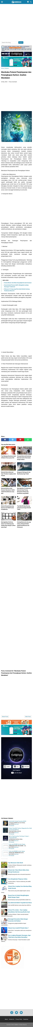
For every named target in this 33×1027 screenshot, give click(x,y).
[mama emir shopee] (16, 724)
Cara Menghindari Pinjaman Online (17, 879)
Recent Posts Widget (4, 858)
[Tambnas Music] (16, 55)
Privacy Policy (19, 1019)
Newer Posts (5, 716)
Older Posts (28, 716)
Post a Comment (13, 81)
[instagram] (11, 1012)
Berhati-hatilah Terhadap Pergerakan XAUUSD (17, 821)
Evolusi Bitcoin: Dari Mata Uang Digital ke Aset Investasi (17, 282)
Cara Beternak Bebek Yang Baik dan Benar (20, 902)
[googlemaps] (16, 1012)
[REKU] (16, 66)
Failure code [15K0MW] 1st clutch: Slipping (17, 851)
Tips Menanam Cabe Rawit (15, 862)
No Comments (11, 825)
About (6, 1019)
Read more (17, 824)
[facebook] (5, 439)
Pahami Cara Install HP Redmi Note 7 (18, 928)
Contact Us (11, 1019)
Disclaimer (25, 1019)
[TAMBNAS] (16, 2)
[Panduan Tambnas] (16, 51)
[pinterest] (20, 439)
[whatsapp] (28, 439)
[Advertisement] (16, 22)
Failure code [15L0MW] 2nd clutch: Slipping (17, 844)
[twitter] (12, 439)
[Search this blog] (31, 2)
